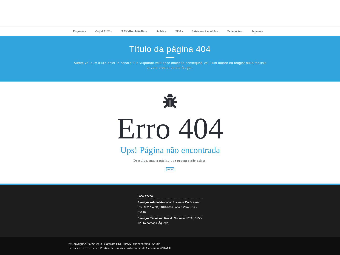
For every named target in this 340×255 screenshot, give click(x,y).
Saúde (160, 31)
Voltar (170, 169)
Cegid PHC (102, 31)
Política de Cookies (113, 248)
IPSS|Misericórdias (133, 31)
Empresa (79, 31)
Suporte (256, 31)
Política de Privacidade (84, 248)
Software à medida (204, 31)
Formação (234, 31)
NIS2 (178, 31)
